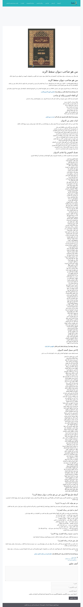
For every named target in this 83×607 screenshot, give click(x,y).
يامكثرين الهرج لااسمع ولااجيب (48, 92)
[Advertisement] (41, 16)
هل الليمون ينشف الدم (72, 560)
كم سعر (53, 3)
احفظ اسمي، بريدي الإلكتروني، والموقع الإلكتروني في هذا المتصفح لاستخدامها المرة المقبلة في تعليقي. (52, 594)
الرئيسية (59, 3)
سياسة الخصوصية (30, 3)
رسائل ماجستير (40, 3)
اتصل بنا (22, 3)
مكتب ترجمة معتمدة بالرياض (12, 3)
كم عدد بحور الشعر (50, 117)
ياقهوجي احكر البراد (49, 346)
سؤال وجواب (73, 557)
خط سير (47, 3)
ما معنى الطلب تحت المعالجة (70, 558)
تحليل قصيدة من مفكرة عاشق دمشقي (43, 554)
